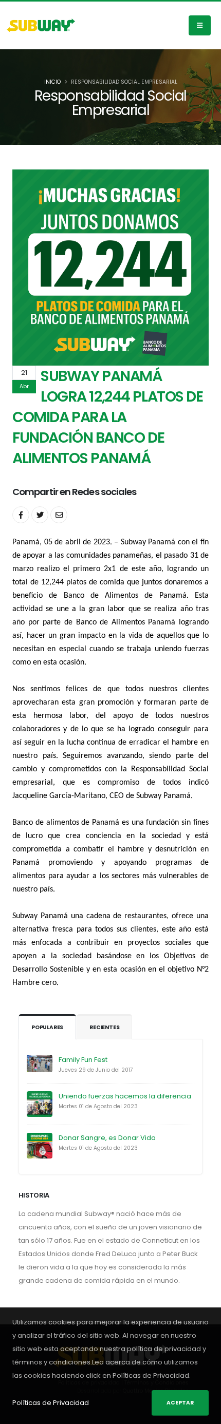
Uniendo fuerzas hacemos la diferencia (125, 1096)
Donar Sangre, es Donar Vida (107, 1138)
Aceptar (180, 1403)
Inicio (52, 82)
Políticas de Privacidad (50, 1403)
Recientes (104, 1027)
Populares (47, 1027)
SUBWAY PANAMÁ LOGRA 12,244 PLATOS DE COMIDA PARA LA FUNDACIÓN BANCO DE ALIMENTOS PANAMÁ (107, 417)
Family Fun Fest (83, 1060)
